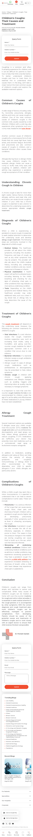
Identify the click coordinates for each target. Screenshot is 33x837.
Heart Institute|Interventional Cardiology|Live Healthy (15, 710)
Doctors (9, 835)
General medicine (11, 707)
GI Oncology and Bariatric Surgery (16, 728)
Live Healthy (10, 700)
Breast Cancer (10, 715)
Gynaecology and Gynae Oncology (16, 723)
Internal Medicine (11, 739)
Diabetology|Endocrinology (14, 746)
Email (6, 665)
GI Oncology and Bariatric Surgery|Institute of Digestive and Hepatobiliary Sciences (16, 735)
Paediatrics (9, 748)
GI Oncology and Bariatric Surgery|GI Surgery (14, 731)
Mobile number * (10, 49)
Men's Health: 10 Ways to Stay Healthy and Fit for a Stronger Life (13, 777)
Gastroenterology (11, 743)
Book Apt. (16, 835)
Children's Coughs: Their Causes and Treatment (14, 12)
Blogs (9, 12)
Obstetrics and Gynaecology (14, 726)
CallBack (29, 835)
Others (8, 713)
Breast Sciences (11, 718)
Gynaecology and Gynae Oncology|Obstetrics (13, 720)
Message (8, 672)
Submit (16, 58)
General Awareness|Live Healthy (16, 705)
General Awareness (12, 703)
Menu (3, 835)
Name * (7, 42)
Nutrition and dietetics (13, 741)
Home (4, 12)
